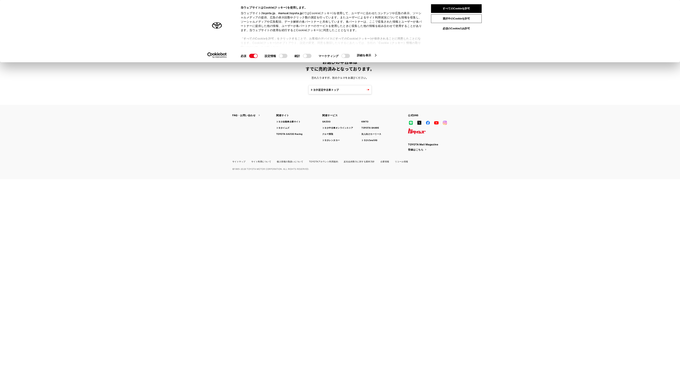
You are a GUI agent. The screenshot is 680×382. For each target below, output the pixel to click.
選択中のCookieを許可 (456, 18)
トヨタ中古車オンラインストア (337, 127)
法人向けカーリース (371, 134)
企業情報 (384, 161)
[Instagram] (445, 123)
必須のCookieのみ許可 (456, 28)
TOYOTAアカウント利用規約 (323, 161)
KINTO (364, 121)
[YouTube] (436, 123)
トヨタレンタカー (331, 140)
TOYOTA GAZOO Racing (289, 134)
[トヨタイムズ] (417, 131)
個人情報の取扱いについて (290, 161)
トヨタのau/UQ (369, 140)
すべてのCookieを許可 (456, 8)
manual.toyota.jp (290, 13)
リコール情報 (401, 161)
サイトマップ (239, 161)
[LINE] (411, 123)
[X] (419, 123)
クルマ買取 (327, 134)
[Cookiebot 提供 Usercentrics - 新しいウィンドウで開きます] (217, 55)
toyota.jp (268, 13)
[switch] (283, 56)
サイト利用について (261, 161)
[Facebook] (428, 123)
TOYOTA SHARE (370, 127)
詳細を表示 (364, 55)
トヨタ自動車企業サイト (288, 121)
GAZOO (326, 121)
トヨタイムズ (283, 127)
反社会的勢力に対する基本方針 (359, 161)
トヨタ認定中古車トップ (324, 89)
